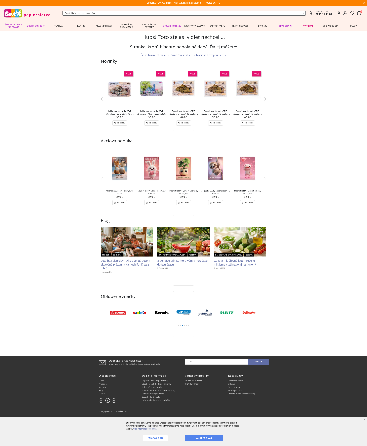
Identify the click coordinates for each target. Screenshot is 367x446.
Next (265, 99)
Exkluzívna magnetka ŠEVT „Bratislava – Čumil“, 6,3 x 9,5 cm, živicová (119, 112)
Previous (102, 99)
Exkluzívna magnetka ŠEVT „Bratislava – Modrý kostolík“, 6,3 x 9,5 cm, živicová (151, 112)
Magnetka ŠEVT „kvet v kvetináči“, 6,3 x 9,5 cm (183, 192)
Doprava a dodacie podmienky (155, 381)
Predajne (103, 384)
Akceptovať (204, 438)
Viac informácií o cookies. (145, 428)
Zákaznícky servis (235, 381)
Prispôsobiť (155, 438)
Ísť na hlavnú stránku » (155, 55)
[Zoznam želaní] (352, 13)
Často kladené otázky (151, 397)
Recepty (192, 255)
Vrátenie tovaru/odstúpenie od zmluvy (158, 390)
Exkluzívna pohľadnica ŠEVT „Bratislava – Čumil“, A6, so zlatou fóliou (215, 112)
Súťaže (102, 393)
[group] (118, 312)
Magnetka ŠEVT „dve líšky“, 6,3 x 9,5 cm (119, 192)
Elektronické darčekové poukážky (156, 400)
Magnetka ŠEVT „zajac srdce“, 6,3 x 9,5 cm (152, 192)
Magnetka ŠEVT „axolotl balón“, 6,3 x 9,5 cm (247, 192)
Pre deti (105, 255)
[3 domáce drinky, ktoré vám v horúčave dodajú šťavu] (183, 242)
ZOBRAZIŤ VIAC (182, 133)
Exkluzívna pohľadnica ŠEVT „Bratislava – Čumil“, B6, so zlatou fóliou (183, 112)
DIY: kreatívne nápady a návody (172, 255)
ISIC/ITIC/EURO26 (192, 384)
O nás (101, 381)
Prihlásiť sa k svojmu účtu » (209, 55)
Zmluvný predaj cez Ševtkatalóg (241, 393)
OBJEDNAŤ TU (213, 2)
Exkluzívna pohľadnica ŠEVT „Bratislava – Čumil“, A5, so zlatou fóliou (247, 112)
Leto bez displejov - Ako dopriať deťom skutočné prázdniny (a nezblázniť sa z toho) (125, 264)
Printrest (114, 400)
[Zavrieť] (364, 420)
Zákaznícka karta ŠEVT (194, 381)
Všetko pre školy (235, 390)
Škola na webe (234, 387)
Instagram (101, 400)
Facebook (107, 400)
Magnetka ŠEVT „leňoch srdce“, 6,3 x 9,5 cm (215, 192)
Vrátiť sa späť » (181, 55)
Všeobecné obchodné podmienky (156, 384)
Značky (353, 25)
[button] (178, 325)
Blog (101, 390)
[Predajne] (339, 13)
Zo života (117, 255)
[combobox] (184, 13)
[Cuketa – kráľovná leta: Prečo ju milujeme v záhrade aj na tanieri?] (240, 242)
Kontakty (102, 387)
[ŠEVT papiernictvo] (27, 13)
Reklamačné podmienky (152, 387)
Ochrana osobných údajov (153, 393)
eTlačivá (231, 384)
